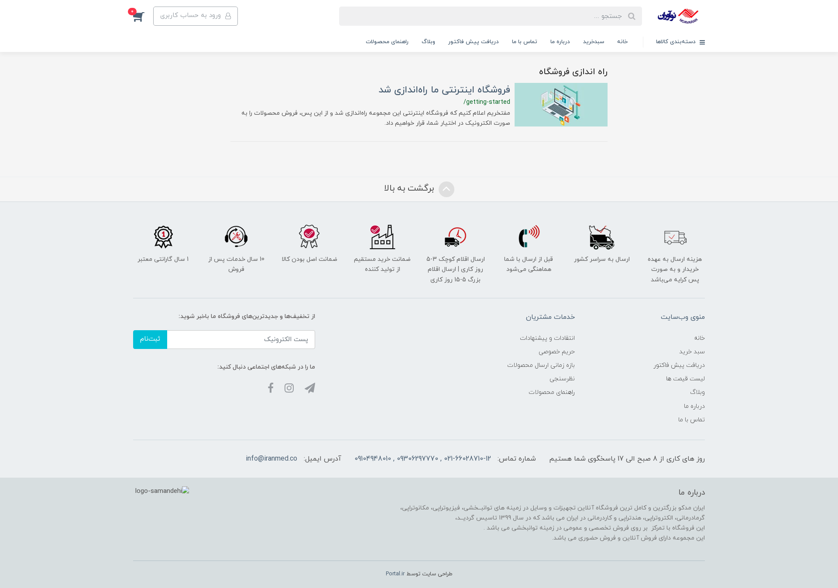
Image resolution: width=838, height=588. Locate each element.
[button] (143, 16)
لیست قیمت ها (685, 379)
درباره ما (560, 42)
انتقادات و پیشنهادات (547, 338)
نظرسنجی (562, 379)
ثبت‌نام (150, 339)
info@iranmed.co (271, 459)
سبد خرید (692, 352)
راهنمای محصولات (387, 42)
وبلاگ (428, 42)
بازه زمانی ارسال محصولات (541, 365)
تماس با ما (524, 42)
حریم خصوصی (557, 352)
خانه (622, 42)
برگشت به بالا (410, 189)
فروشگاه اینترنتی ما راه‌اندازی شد (444, 90)
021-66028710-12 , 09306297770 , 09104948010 (422, 459)
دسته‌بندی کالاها (676, 42)
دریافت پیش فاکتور (473, 42)
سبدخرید (593, 42)
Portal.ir (395, 574)
